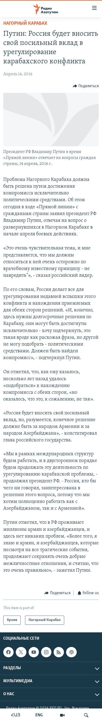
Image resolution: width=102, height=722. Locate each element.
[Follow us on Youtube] (34, 652)
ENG (39, 715)
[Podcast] (71, 652)
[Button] (86, 86)
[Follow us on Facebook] (8, 652)
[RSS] (59, 652)
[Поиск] (86, 715)
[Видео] (62, 715)
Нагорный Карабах (25, 23)
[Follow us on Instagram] (46, 652)
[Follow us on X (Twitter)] (21, 652)
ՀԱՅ (15, 715)
